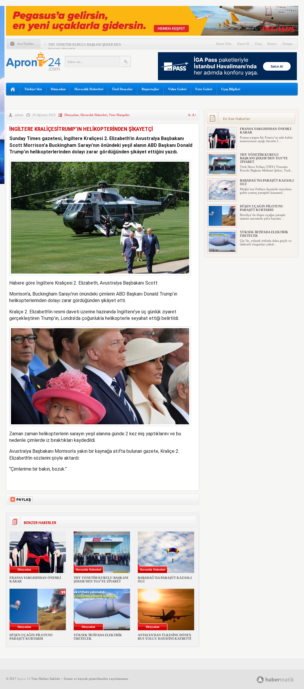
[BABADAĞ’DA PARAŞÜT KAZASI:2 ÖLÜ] (222, 199)
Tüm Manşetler (119, 115)
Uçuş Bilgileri (230, 89)
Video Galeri (177, 89)
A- (190, 115)
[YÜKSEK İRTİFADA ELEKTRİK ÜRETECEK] (222, 250)
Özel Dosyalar (122, 89)
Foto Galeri (203, 89)
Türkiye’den (33, 89)
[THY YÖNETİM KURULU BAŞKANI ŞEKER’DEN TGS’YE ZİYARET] (222, 173)
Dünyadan (58, 89)
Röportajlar (150, 89)
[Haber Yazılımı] (281, 679)
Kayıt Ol (243, 43)
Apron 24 (23, 678)
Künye (272, 43)
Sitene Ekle (224, 43)
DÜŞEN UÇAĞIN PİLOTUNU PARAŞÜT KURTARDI (31, 636)
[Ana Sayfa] (12, 89)
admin (19, 115)
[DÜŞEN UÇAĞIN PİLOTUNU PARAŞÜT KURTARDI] (222, 225)
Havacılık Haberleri (89, 89)
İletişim (288, 43)
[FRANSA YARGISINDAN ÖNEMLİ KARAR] (222, 147)
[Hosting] (260, 679)
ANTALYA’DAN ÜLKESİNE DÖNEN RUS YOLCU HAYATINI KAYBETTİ (164, 636)
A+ (194, 115)
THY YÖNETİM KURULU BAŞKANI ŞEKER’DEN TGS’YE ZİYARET (101, 579)
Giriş (258, 43)
